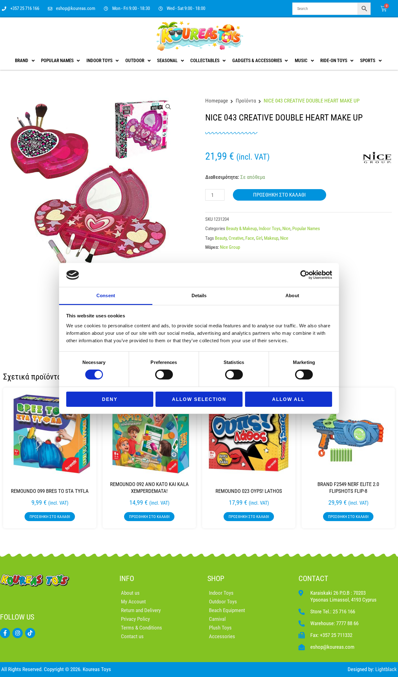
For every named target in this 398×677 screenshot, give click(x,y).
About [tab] (292, 295)
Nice (286, 228)
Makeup (271, 238)
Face (249, 238)
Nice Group (230, 247)
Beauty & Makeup (241, 228)
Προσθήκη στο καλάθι (279, 195)
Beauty (221, 238)
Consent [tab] (105, 295)
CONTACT (313, 578)
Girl (259, 238)
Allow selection (199, 399)
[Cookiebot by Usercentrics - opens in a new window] (305, 274)
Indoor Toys (269, 228)
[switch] (164, 374)
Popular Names (306, 228)
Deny (110, 399)
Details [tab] (199, 295)
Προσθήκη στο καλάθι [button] (50, 516)
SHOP (215, 578)
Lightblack (386, 669)
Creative (236, 238)
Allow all (288, 399)
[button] (168, 106)
